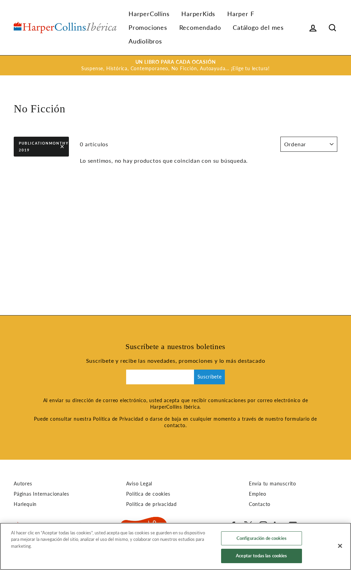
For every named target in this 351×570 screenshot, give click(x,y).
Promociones (148, 27)
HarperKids (198, 13)
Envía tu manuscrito (272, 483)
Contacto (259, 504)
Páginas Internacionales (41, 494)
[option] (175, 65)
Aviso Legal (139, 483)
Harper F (240, 13)
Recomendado (200, 27)
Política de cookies (148, 494)
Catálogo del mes (258, 27)
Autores (23, 483)
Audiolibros (145, 41)
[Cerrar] (340, 545)
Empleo (257, 494)
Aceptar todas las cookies (261, 555)
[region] (175, 546)
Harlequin (25, 504)
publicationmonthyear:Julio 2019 (44, 146)
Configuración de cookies (262, 538)
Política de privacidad (151, 504)
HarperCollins (149, 13)
